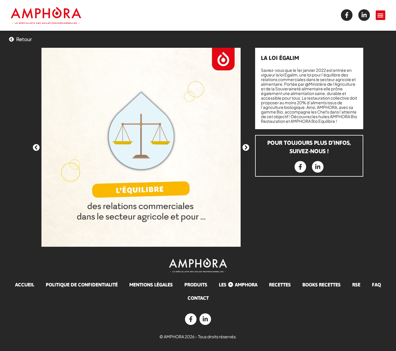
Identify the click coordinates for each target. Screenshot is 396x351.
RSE (356, 285)
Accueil (24, 285)
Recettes (280, 285)
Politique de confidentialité (82, 285)
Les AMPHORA (238, 285)
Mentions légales (151, 285)
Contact (198, 298)
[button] (380, 15)
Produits (195, 285)
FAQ (376, 285)
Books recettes (321, 285)
